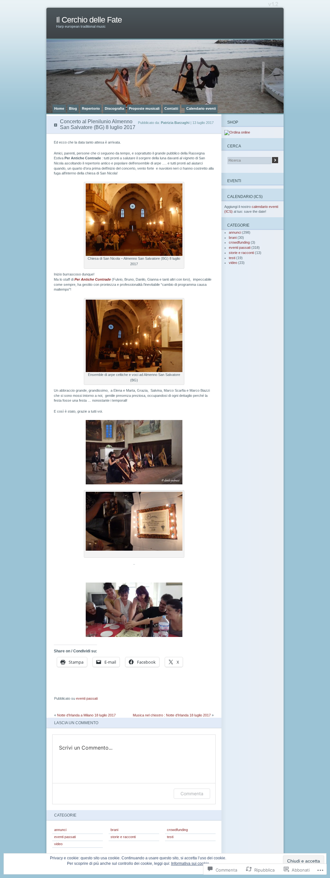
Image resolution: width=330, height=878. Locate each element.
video (58, 844)
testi (170, 837)
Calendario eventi (201, 108)
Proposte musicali (144, 108)
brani (114, 830)
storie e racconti (123, 837)
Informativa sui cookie (190, 863)
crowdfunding (177, 830)
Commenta (191, 793)
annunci (60, 830)
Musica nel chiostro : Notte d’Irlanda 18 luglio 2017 (172, 715)
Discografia (114, 108)
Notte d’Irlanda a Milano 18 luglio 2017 (86, 715)
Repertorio (91, 108)
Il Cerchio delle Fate (89, 19)
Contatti (171, 108)
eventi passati (87, 698)
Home (59, 108)
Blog (73, 108)
